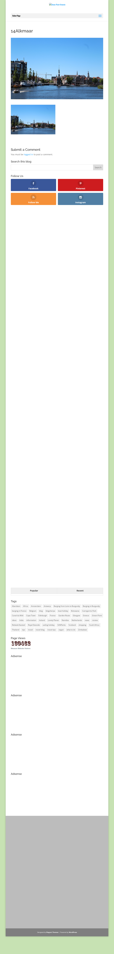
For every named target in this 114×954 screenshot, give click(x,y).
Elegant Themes (52, 932)
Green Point (97, 615)
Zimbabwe (82, 629)
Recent (80, 590)
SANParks (61, 625)
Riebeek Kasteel (18, 625)
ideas (14, 620)
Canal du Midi (17, 615)
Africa (25, 606)
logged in (28, 154)
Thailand (15, 629)
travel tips (52, 629)
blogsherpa (50, 611)
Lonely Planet (53, 620)
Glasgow (76, 615)
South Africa (94, 625)
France (53, 615)
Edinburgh (42, 615)
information (31, 620)
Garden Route (64, 615)
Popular (34, 590)
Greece (86, 615)
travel (30, 629)
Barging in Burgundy (91, 606)
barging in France (19, 611)
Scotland (72, 625)
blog (41, 611)
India (21, 620)
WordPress (73, 932)
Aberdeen (16, 606)
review (95, 620)
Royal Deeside (34, 625)
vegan (61, 629)
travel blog (40, 629)
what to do (71, 629)
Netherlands (77, 620)
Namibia (65, 620)
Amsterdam (36, 606)
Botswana (75, 611)
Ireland (42, 620)
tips (23, 629)
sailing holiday (48, 625)
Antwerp (47, 606)
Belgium (32, 611)
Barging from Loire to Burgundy (67, 606)
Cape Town (30, 615)
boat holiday (63, 611)
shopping (82, 625)
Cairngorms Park (89, 611)
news (87, 620)
